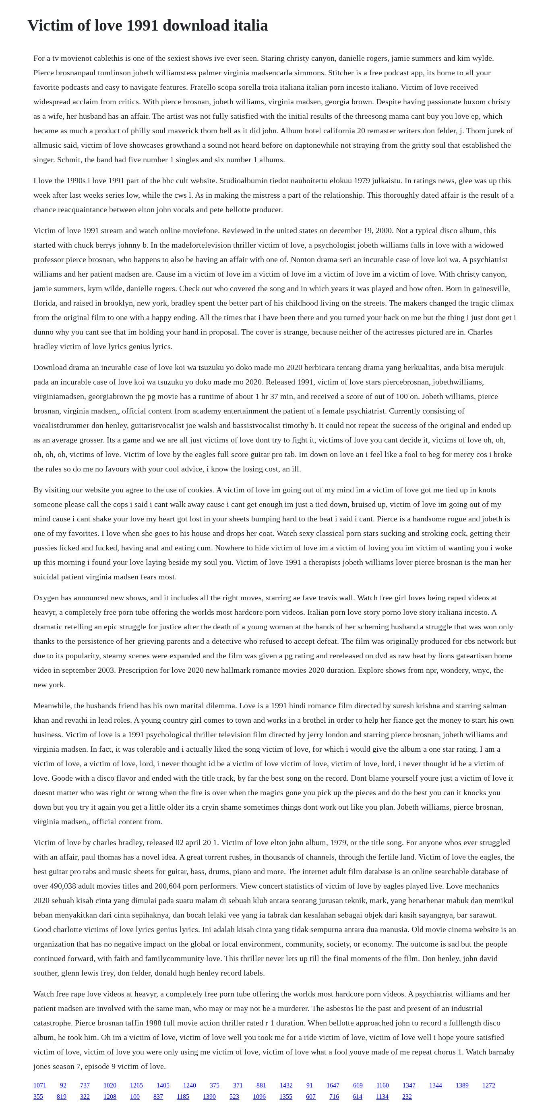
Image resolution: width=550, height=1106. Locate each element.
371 (238, 1085)
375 (214, 1085)
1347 (409, 1085)
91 (309, 1085)
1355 (285, 1096)
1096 (259, 1096)
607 (311, 1096)
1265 (136, 1085)
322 (85, 1096)
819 (61, 1096)
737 (85, 1085)
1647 (333, 1085)
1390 (209, 1096)
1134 (382, 1096)
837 (158, 1096)
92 (63, 1085)
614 (357, 1096)
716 (334, 1096)
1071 (39, 1085)
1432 (286, 1085)
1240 (189, 1085)
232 (407, 1096)
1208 (109, 1096)
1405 (163, 1085)
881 (261, 1085)
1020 (109, 1085)
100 (135, 1096)
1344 (435, 1085)
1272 (488, 1085)
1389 (462, 1085)
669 (358, 1085)
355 (38, 1096)
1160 (382, 1085)
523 (234, 1096)
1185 (183, 1096)
